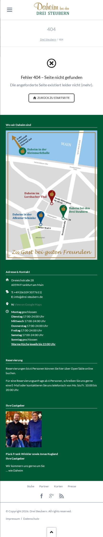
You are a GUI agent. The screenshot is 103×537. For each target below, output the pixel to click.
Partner (44, 486)
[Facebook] (41, 496)
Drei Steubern (48, 39)
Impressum (13, 518)
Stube (30, 486)
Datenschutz (31, 518)
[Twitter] (51, 496)
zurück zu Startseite (53, 98)
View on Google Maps (28, 304)
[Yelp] (61, 496)
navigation (9, 9)
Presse (72, 486)
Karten (58, 486)
